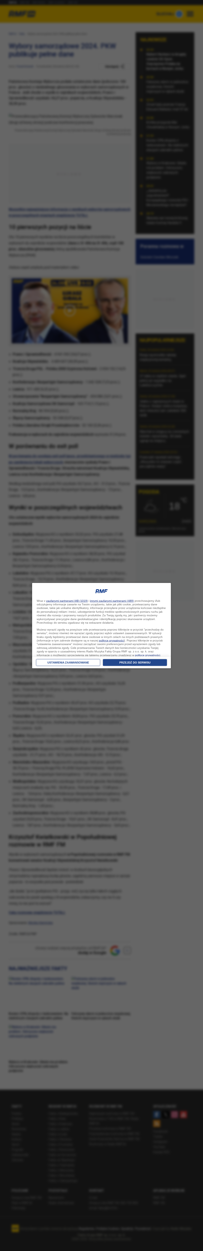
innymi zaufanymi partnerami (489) (112, 600)
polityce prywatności (111, 640)
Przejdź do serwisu (134, 662)
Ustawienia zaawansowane (68, 662)
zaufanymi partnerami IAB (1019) (67, 600)
